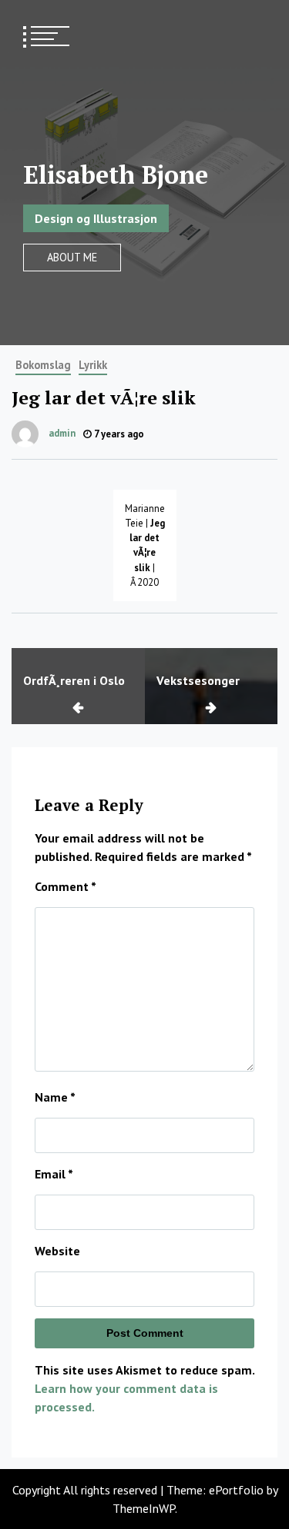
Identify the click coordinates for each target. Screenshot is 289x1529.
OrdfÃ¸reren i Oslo (74, 680)
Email (54, 1174)
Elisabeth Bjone (115, 174)
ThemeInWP (144, 1508)
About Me (72, 257)
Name (55, 1097)
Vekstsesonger (198, 680)
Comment (65, 886)
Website (57, 1250)
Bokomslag (43, 364)
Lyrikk (93, 364)
